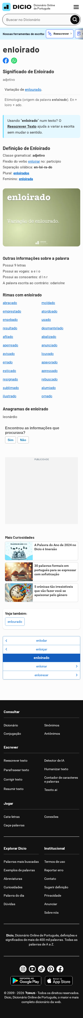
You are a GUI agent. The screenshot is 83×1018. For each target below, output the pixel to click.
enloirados (21, 173)
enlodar (41, 640)
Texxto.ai (50, 790)
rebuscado (50, 379)
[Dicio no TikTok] (41, 968)
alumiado (49, 388)
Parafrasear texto (16, 770)
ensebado (10, 320)
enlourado (33, 89)
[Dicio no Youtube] (32, 968)
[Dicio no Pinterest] (50, 968)
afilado (8, 337)
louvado (48, 354)
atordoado (49, 311)
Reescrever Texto (21, 126)
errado (8, 362)
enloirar (34, 161)
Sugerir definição (56, 887)
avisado (9, 354)
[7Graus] (30, 993)
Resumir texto (14, 789)
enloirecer (41, 675)
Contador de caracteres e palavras (61, 779)
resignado (10, 379)
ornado (47, 396)
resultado (10, 328)
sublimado (11, 388)
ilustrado (9, 396)
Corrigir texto (13, 779)
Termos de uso (54, 861)
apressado (50, 371)
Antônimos (52, 733)
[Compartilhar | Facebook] (6, 61)
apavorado (50, 362)
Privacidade (52, 895)
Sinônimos (51, 725)
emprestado (12, 311)
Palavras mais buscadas (21, 861)
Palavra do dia (14, 895)
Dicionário (11, 725)
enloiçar (41, 649)
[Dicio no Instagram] (23, 968)
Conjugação (12, 733)
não (23, 440)
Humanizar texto (56, 769)
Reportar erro (53, 870)
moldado (48, 303)
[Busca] (75, 19)
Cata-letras (12, 817)
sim (10, 440)
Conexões (51, 817)
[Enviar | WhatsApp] (14, 61)
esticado (9, 371)
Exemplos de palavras (19, 870)
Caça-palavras (14, 825)
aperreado (10, 345)
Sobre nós (51, 912)
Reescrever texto (15, 760)
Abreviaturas (13, 879)
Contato (50, 879)
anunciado (49, 345)
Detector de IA (54, 760)
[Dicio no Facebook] (59, 968)
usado (46, 320)
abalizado (49, 337)
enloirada (26, 179)
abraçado (10, 303)
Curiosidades (13, 887)
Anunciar (50, 904)
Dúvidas (9, 904)
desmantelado (52, 328)
